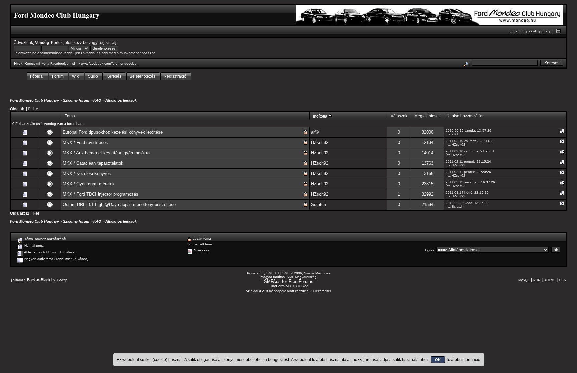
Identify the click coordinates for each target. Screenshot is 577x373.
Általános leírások (121, 100)
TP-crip (62, 280)
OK (438, 360)
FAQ (97, 100)
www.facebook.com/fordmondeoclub (109, 63)
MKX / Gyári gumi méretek (89, 183)
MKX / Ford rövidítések (85, 142)
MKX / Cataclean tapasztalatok (93, 163)
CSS (562, 280)
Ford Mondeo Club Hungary (34, 100)
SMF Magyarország (302, 277)
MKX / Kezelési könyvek (87, 173)
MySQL (524, 280)
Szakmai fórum (76, 100)
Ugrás (429, 250)
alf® (315, 132)
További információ (463, 359)
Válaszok (399, 116)
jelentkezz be (76, 42)
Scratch (318, 204)
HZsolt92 (319, 142)
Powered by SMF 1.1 (263, 273)
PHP (536, 280)
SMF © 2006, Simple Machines (306, 273)
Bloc (304, 286)
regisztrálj (107, 42)
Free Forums (300, 281)
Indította (320, 116)
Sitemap (19, 280)
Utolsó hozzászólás (465, 116)
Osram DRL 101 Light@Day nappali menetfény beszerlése (119, 204)
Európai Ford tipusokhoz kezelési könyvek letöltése (113, 132)
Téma (70, 116)
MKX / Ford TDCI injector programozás (100, 194)
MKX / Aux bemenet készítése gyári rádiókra (106, 152)
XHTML (549, 280)
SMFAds (272, 281)
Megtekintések (427, 116)
